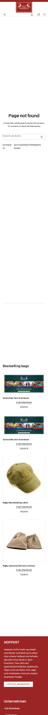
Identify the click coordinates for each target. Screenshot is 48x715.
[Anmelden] (32, 15)
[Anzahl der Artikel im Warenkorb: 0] (38, 15)
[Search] (41, 137)
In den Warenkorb (24, 402)
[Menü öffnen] (44, 14)
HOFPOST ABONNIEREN (18, 684)
